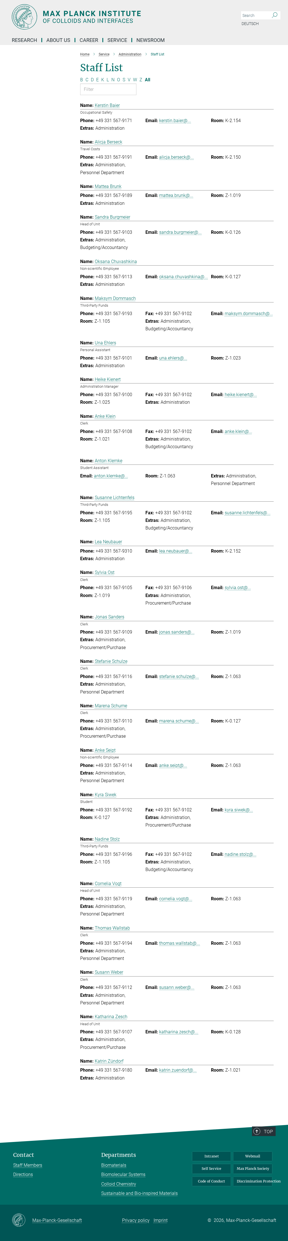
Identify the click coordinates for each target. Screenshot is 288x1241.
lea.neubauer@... (175, 551)
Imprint (161, 1220)
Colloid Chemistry (118, 1184)
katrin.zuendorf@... (178, 1070)
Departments (118, 1155)
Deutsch (250, 23)
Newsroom (150, 40)
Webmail (252, 1156)
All (147, 79)
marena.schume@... (179, 721)
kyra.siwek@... (239, 810)
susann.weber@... (176, 987)
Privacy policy (136, 1220)
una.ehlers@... (173, 358)
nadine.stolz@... (240, 854)
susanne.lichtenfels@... (248, 512)
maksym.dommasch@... (249, 313)
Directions (23, 1174)
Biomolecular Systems (123, 1174)
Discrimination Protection (254, 1181)
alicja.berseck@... (176, 157)
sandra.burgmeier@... (180, 232)
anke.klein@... (238, 431)
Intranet (211, 1156)
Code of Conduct (211, 1181)
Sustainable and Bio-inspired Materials (139, 1193)
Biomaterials (113, 1165)
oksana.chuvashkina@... (183, 276)
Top (268, 1131)
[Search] (274, 15)
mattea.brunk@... (176, 195)
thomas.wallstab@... (179, 943)
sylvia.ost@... (238, 587)
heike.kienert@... (241, 394)
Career (89, 40)
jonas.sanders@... (177, 632)
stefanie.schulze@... (179, 676)
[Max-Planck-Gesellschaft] (22, 1220)
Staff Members (27, 1165)
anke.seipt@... (173, 765)
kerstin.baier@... (175, 120)
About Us (58, 40)
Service (117, 40)
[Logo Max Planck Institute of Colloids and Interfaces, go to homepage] (117, 17)
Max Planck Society (253, 1168)
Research (24, 40)
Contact (23, 1155)
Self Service (211, 1168)
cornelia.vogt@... (175, 898)
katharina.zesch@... (178, 1031)
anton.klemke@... (111, 476)
